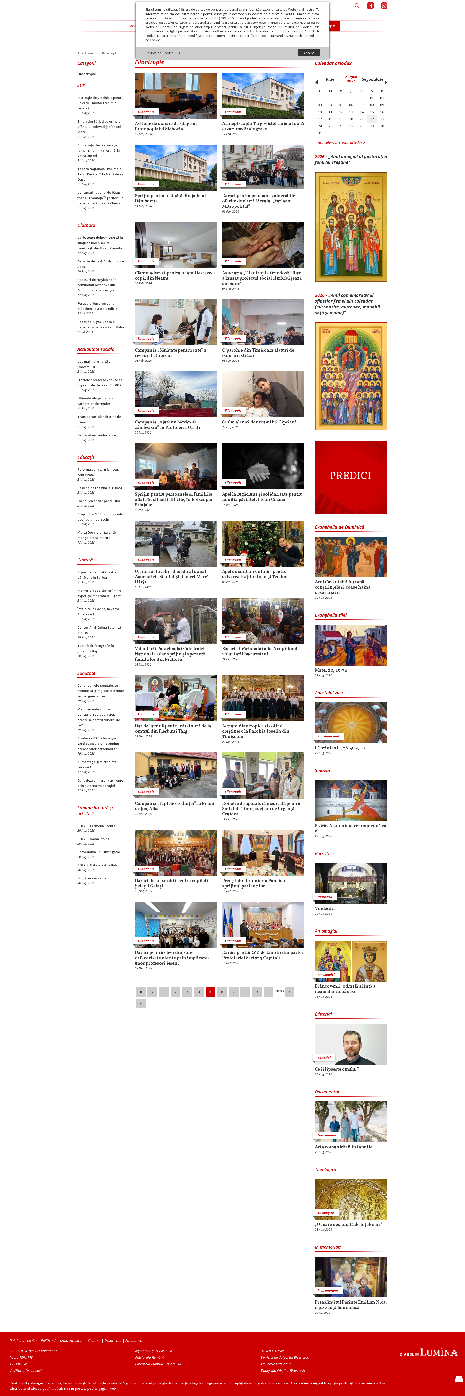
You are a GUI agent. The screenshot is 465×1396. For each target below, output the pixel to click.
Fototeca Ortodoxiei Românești (33, 1351)
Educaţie (86, 457)
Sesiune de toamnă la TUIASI (100, 488)
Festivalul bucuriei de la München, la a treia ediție (97, 306)
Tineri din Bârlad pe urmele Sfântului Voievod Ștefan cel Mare (99, 126)
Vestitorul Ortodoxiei (26, 1370)
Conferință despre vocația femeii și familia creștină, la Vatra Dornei (99, 150)
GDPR (184, 53)
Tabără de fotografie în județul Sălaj (96, 648)
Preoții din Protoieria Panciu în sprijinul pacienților (255, 883)
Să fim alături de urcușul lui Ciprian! (259, 422)
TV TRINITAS (19, 1364)
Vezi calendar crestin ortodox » (341, 142)
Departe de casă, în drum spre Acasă (101, 264)
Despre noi (112, 1340)
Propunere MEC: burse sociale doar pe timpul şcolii (100, 517)
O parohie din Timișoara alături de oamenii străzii (258, 353)
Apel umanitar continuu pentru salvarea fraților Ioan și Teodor (254, 574)
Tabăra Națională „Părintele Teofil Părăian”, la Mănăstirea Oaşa (101, 174)
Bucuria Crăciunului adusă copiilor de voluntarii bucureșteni (261, 651)
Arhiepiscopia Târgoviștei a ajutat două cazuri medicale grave (263, 126)
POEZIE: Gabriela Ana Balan (99, 865)
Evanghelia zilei (331, 615)
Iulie (330, 79)
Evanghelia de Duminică (339, 527)
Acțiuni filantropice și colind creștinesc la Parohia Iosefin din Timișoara (255, 732)
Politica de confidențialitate (62, 1340)
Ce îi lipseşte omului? (337, 1069)
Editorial (323, 1014)
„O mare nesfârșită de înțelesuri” (348, 1224)
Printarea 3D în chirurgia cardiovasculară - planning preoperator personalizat (98, 743)
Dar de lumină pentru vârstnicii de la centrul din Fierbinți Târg (173, 729)
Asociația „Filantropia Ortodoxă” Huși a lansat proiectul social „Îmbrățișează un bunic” (262, 279)
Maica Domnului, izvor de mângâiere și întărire (97, 535)
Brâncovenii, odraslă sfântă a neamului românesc (345, 989)
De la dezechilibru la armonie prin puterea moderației (100, 783)
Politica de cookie (23, 1340)
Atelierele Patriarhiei (276, 1364)
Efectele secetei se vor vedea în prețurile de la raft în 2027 (100, 382)
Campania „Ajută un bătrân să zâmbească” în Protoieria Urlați (167, 425)
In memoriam (328, 1247)
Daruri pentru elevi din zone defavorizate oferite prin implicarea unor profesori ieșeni (172, 958)
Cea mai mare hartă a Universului (94, 364)
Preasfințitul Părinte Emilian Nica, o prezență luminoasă (351, 1305)
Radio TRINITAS (21, 1357)
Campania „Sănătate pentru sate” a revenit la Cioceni (170, 353)
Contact (94, 1340)
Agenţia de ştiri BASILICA (153, 1351)
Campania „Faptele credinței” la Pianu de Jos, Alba (174, 806)
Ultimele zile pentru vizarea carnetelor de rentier (99, 401)
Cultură (85, 560)
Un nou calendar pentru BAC (99, 501)
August (351, 79)
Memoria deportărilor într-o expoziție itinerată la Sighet (99, 593)
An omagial (326, 931)
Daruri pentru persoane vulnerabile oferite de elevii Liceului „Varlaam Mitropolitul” (258, 201)
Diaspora (86, 225)
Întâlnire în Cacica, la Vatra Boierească (98, 611)
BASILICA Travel (272, 1351)
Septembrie (372, 79)
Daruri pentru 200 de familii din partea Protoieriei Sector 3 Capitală (263, 955)
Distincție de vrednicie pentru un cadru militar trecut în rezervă (101, 102)
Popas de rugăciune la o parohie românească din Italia (101, 324)
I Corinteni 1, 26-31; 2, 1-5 (340, 748)
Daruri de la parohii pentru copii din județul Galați (173, 883)
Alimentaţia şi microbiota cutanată (97, 764)
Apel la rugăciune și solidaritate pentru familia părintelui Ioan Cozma (262, 497)
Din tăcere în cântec (93, 878)
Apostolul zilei (329, 693)
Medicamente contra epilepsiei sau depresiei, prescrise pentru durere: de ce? (99, 717)
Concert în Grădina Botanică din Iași (99, 630)
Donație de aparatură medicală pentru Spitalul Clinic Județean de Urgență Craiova (261, 809)
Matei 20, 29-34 (331, 670)
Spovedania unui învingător (99, 852)
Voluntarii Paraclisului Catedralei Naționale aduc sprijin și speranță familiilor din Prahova (170, 654)
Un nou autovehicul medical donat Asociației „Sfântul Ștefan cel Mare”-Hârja (172, 577)
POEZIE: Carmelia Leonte (96, 826)
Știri (81, 85)
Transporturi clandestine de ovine (99, 419)
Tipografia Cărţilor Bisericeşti (283, 1370)
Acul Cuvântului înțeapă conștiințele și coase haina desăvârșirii (343, 588)
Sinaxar (323, 770)
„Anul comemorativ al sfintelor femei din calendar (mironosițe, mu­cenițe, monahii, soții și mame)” (348, 303)
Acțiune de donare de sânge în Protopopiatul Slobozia (166, 126)
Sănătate (86, 673)
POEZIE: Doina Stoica (93, 839)
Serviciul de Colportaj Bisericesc (285, 1357)
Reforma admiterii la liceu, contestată (98, 472)
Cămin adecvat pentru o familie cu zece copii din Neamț (175, 276)
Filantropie (87, 74)
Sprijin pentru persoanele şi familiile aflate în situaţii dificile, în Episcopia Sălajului (173, 500)
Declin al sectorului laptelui (99, 435)
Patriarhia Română (149, 1357)
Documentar (327, 1092)
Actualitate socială (96, 349)
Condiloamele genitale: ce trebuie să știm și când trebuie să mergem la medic (101, 690)
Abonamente (135, 1340)
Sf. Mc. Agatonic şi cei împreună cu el (350, 828)
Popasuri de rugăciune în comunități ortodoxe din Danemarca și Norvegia (97, 284)
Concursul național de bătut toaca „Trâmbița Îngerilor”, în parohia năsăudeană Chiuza (100, 197)
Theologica (325, 1169)
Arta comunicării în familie (343, 1147)
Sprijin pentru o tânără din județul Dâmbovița (170, 198)
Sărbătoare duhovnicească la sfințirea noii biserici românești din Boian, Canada (100, 242)
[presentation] (315, 80)
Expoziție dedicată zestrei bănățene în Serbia (98, 575)
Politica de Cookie (159, 53)
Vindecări (325, 909)
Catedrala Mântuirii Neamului (158, 1364)
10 (269, 991)
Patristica (324, 853)
